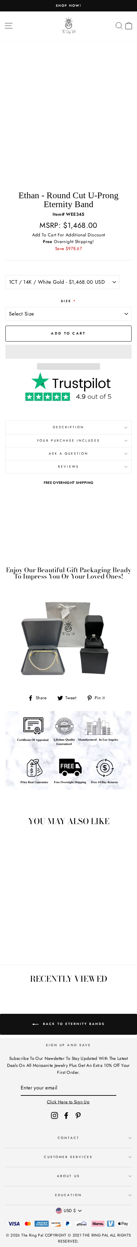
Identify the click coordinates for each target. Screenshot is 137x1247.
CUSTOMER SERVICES (68, 1157)
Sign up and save (68, 1045)
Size (68, 301)
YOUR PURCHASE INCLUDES (68, 440)
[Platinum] (40, 942)
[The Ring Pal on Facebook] (66, 1115)
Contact (68, 1137)
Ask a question (69, 453)
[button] (68, 352)
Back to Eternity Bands (73, 1024)
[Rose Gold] (33, 942)
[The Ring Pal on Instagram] (54, 1115)
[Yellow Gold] (25, 942)
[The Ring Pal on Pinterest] (78, 1115)
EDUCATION (68, 1195)
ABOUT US (68, 1176)
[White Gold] (18, 942)
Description (68, 427)
